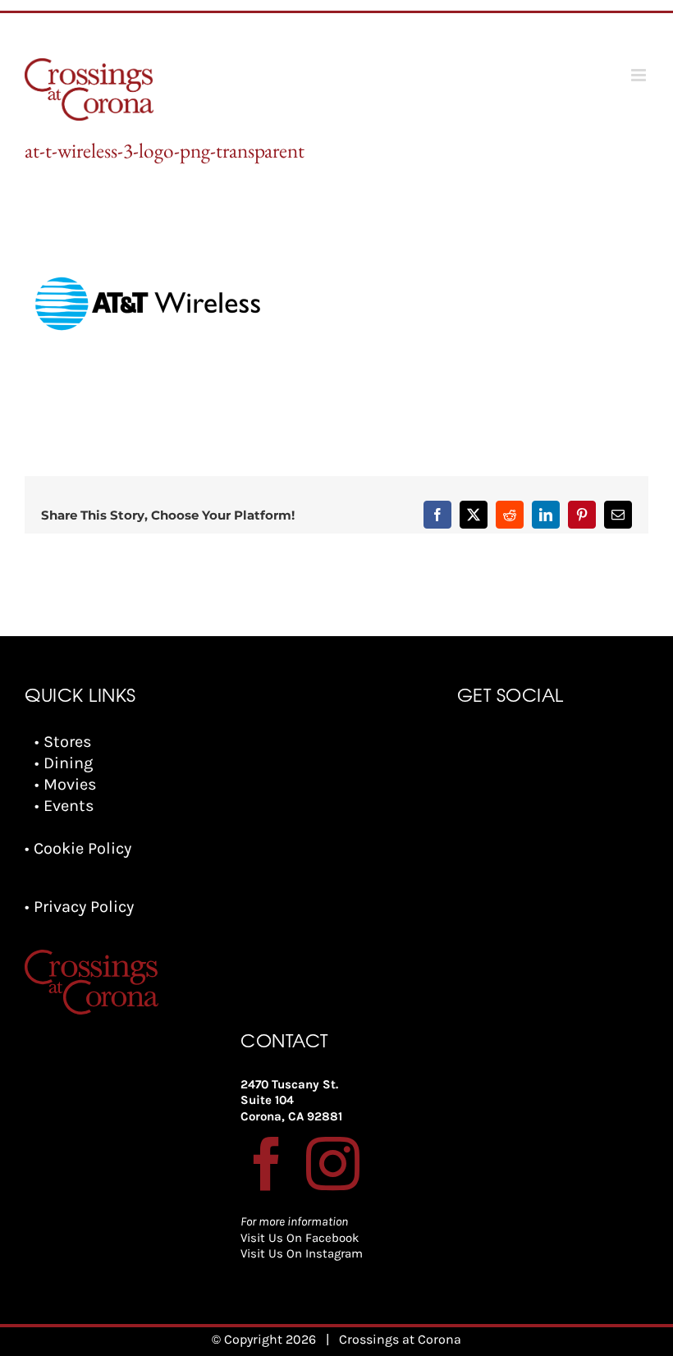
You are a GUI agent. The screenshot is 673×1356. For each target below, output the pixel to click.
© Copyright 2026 (264, 1339)
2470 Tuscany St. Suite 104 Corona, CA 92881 (291, 1100)
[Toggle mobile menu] (639, 75)
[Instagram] (332, 1163)
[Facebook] (267, 1163)
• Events (64, 805)
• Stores (63, 741)
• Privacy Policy (79, 906)
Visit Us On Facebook (299, 1237)
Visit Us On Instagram (301, 1253)
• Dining (63, 763)
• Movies (65, 784)
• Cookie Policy (78, 848)
